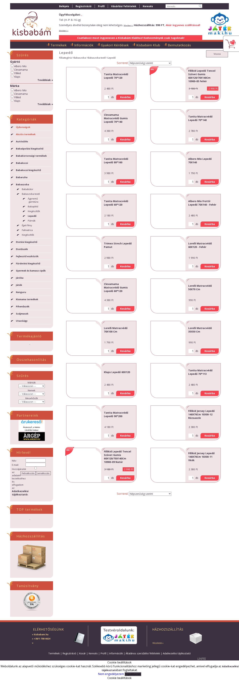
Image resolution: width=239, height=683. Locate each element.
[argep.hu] (32, 440)
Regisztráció (69, 653)
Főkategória (65, 57)
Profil (103, 653)
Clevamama (21, 69)
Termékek (54, 653)
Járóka (19, 277)
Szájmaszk (22, 313)
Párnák (32, 220)
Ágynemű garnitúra (33, 200)
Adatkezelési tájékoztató (177, 653)
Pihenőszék (22, 306)
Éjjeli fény (27, 225)
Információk (116, 653)
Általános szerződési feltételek (143, 653)
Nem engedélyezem (111, 674)
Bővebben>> (128, 25)
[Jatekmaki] (119, 635)
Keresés (93, 653)
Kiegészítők (34, 211)
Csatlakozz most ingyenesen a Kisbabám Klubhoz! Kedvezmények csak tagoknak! (130, 38)
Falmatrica (27, 230)
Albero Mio (20, 66)
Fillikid (17, 73)
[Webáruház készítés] (201, 659)
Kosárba (125, 97)
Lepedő (32, 215)
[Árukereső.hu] (31, 423)
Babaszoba (80, 57)
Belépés (64, 6)
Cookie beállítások (119, 678)
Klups (17, 76)
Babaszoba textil (97, 57)
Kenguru (21, 292)
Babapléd (33, 206)
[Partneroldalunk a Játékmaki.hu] (220, 36)
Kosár (82, 653)
